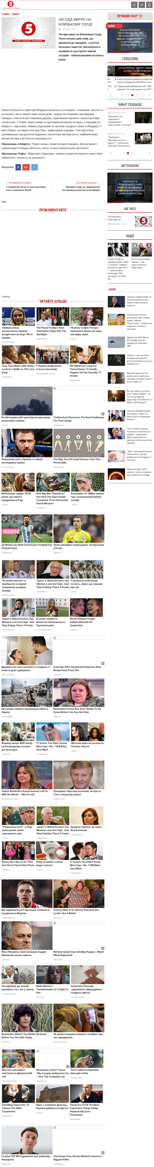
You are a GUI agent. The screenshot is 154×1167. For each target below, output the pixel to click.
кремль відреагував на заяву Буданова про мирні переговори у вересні (139, 301)
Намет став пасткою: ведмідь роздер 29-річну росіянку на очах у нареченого (139, 359)
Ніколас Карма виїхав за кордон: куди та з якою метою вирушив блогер (138, 415)
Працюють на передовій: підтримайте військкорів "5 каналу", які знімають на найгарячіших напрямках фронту (120, 125)
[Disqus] (53, 256)
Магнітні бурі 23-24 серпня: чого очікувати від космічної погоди (139, 472)
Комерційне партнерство (115, 218)
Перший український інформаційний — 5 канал (11, 5)
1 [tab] (118, 52)
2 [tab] (141, 52)
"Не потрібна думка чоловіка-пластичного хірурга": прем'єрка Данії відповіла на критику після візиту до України (139, 435)
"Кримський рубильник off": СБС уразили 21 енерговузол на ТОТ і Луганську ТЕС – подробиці (127, 89)
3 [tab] (132, 95)
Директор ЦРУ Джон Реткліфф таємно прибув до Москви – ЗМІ (138, 341)
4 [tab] (137, 95)
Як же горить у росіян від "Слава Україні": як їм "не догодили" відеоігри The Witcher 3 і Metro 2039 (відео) (139, 397)
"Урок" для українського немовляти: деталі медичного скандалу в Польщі (139, 455)
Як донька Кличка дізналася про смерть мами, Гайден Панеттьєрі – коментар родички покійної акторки (139, 321)
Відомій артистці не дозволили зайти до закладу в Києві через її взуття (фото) (139, 377)
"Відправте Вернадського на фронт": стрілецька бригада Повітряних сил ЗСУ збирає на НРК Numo (118, 144)
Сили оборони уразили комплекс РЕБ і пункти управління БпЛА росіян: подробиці (130, 82)
